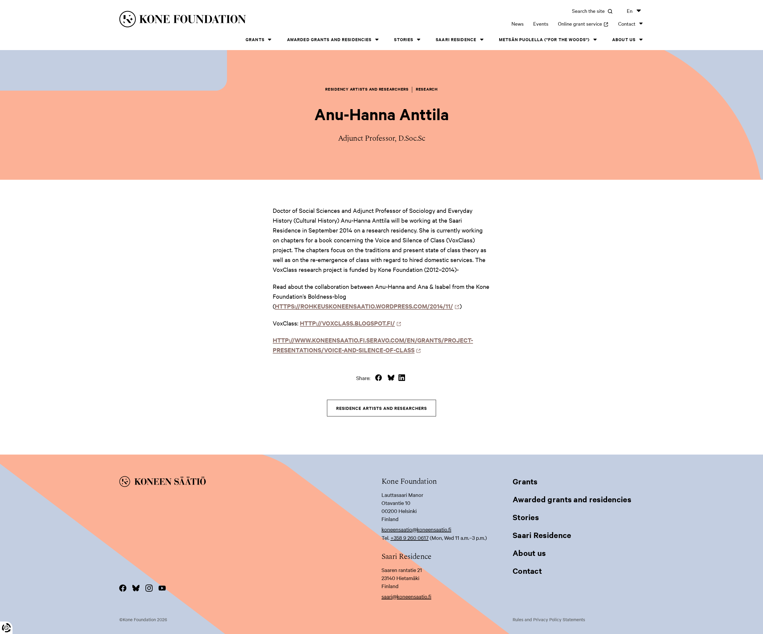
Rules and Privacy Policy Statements (549, 619)
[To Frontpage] (250, 482)
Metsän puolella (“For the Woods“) (544, 39)
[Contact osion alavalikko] (641, 23)
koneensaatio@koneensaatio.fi (416, 529)
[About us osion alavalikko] (641, 39)
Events (540, 23)
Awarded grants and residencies (329, 39)
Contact (626, 23)
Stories (403, 39)
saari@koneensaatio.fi (406, 596)
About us (623, 39)
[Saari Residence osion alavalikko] (482, 39)
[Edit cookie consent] (6, 627)
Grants (255, 39)
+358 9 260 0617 (409, 537)
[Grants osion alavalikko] (270, 39)
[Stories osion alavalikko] (418, 39)
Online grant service (583, 23)
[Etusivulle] (237, 20)
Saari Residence (456, 39)
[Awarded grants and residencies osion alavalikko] (377, 39)
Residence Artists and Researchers (381, 408)
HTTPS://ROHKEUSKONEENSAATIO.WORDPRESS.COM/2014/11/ (365, 306)
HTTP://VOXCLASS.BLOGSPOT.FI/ (349, 323)
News (517, 23)
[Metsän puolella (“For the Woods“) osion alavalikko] (595, 39)
